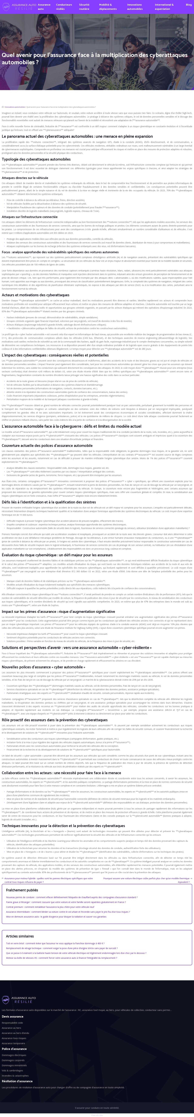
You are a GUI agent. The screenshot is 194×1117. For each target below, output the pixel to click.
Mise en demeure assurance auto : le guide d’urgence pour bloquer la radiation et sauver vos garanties (56, 916)
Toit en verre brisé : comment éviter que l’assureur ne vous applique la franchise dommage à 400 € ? (55, 943)
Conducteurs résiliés (64, 7)
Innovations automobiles (135, 7)
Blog (189, 5)
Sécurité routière (84, 7)
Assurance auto (44, 7)
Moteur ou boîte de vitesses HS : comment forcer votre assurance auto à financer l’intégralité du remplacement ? (61, 957)
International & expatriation (164, 7)
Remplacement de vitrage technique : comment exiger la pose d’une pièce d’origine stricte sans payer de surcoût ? (62, 948)
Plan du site (97, 1115)
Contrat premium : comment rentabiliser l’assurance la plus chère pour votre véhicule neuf (50, 907)
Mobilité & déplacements (108, 7)
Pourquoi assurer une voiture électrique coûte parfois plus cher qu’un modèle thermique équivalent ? (146, 880)
